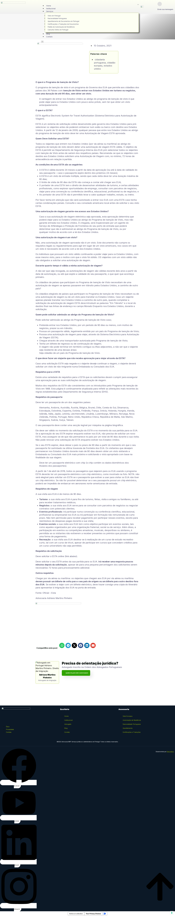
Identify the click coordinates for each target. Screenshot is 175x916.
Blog (48, 34)
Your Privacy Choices (93, 914)
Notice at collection (76, 914)
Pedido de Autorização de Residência (61, 27)
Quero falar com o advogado (77, 673)
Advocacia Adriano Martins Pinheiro (54, 598)
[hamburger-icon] (138, 4)
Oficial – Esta (49, 593)
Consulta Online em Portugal (58, 30)
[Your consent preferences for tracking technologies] (172, 913)
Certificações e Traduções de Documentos (63, 24)
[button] (62, 645)
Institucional (51, 9)
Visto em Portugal (54, 16)
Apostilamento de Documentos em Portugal (63, 21)
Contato (49, 37)
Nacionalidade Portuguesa (57, 18)
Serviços (49, 11)
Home (48, 6)
